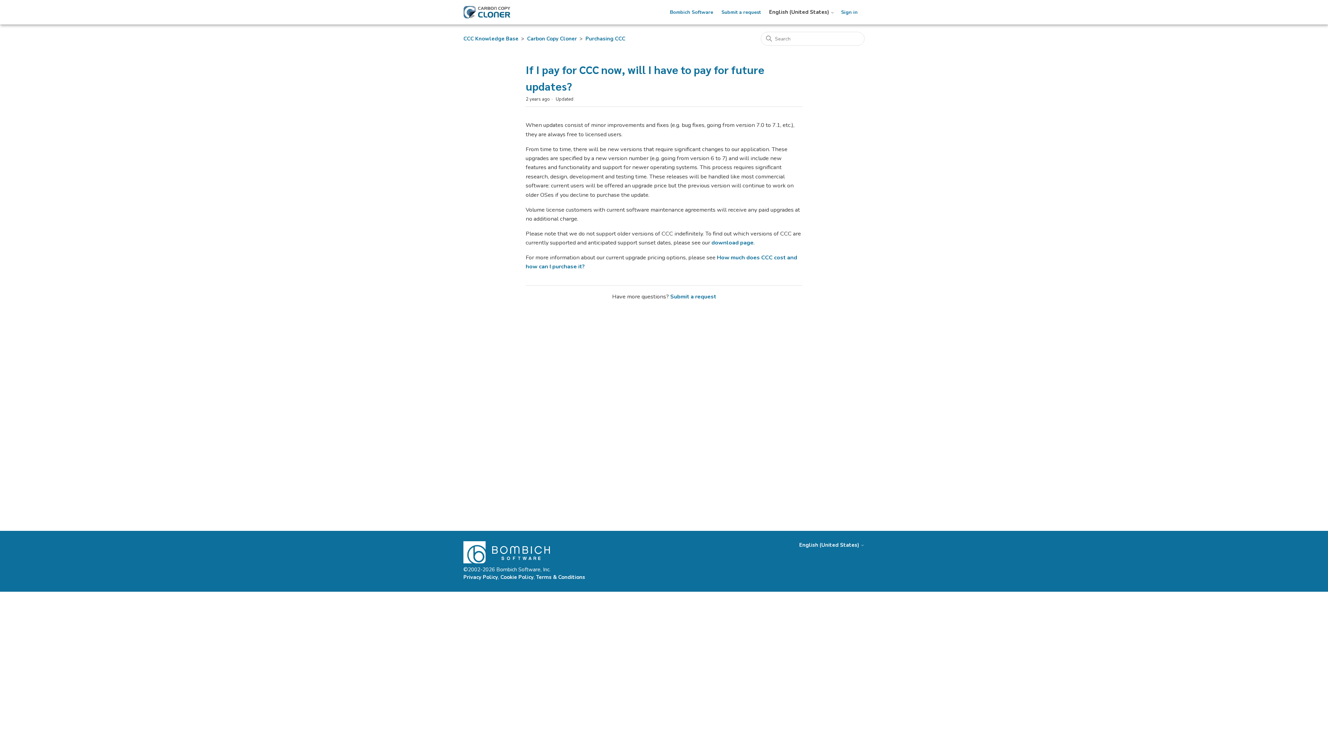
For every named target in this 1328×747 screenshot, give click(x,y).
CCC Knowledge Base (490, 38)
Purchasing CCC (605, 38)
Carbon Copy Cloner (552, 38)
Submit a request (741, 12)
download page (732, 243)
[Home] (486, 12)
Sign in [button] (849, 12)
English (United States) (799, 12)
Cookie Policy (517, 577)
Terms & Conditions (560, 577)
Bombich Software (691, 12)
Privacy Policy (480, 577)
